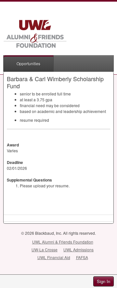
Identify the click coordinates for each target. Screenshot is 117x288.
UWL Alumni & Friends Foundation (62, 241)
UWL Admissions (78, 249)
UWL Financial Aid (53, 257)
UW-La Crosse (45, 249)
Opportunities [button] (28, 63)
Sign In (103, 281)
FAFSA (82, 257)
